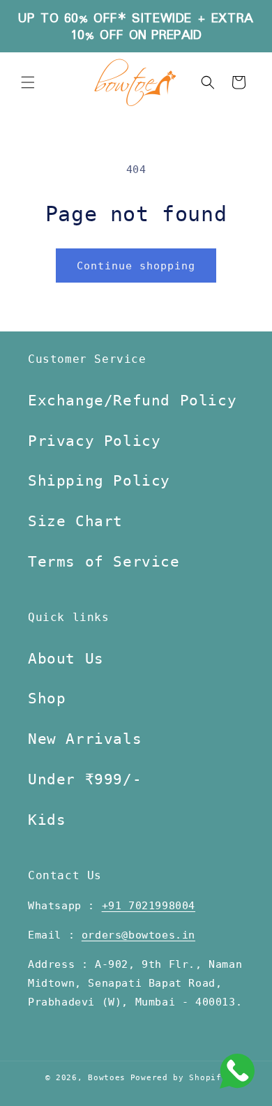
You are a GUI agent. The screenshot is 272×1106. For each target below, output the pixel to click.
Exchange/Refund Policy (132, 400)
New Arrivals (85, 739)
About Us (66, 658)
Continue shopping (136, 266)
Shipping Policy (99, 480)
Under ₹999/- (85, 779)
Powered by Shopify (178, 1077)
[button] (28, 82)
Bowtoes (107, 1077)
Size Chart (75, 521)
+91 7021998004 (148, 905)
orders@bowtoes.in (138, 935)
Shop (47, 698)
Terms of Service (104, 561)
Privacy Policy (94, 441)
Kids (47, 820)
